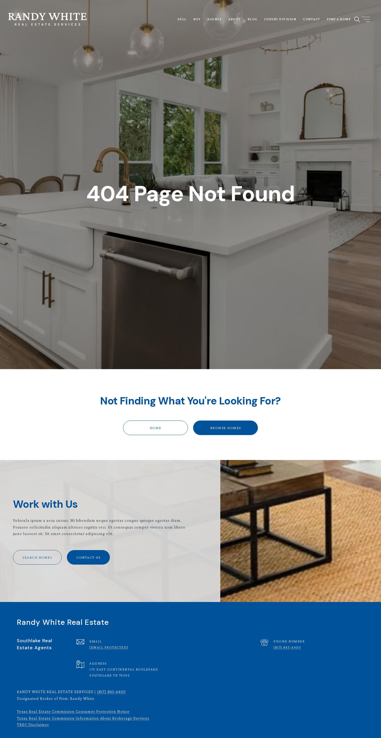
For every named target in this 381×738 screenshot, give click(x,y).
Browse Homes (225, 428)
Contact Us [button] (88, 557)
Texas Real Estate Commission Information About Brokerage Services (83, 718)
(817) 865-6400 (287, 647)
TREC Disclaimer (33, 724)
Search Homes (37, 557)
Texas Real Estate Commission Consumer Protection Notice (73, 711)
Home (155, 428)
